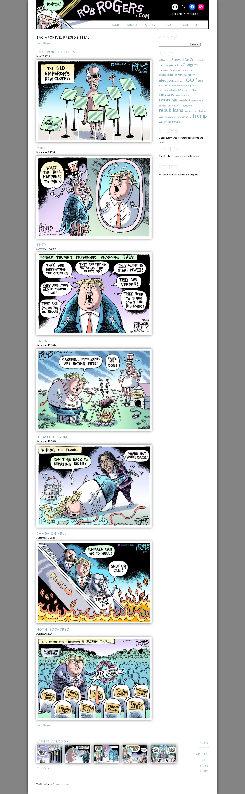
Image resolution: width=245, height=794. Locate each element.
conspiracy (164, 70)
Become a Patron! (185, 14)
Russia (187, 110)
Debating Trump (53, 437)
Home (115, 24)
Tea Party (177, 117)
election (166, 80)
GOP (191, 79)
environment (179, 81)
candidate (177, 65)
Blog (168, 24)
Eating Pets (48, 341)
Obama (165, 95)
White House (172, 121)
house (181, 85)
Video (168, 148)
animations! (197, 156)
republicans (171, 110)
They (41, 245)
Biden (168, 60)
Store (184, 24)
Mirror (43, 148)
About (132, 24)
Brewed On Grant (185, 59)
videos (183, 156)
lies (173, 90)
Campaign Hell (51, 533)
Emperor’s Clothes (55, 52)
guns (200, 80)
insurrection (165, 90)
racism (176, 105)
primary (162, 106)
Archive (151, 24)
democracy (188, 70)
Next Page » (43, 43)
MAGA (179, 90)
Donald (178, 74)
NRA (193, 90)
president (183, 100)
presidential (197, 100)
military (186, 90)
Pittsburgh (168, 100)
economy (189, 74)
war (161, 121)
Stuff (168, 167)
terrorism (187, 116)
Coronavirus (176, 70)
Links (200, 24)
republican (187, 105)
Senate (194, 111)
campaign (165, 65)
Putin (169, 105)
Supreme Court (166, 117)
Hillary (175, 85)
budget (202, 60)
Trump (199, 116)
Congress (191, 64)
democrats (166, 74)
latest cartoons (53, 741)
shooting (202, 111)
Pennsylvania (180, 95)
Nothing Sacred (53, 629)
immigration (190, 85)
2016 (162, 59)
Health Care (165, 85)
